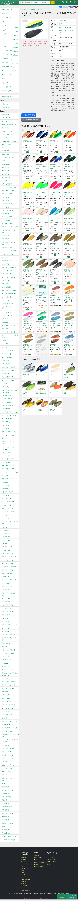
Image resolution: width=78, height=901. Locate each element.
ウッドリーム (7, 270)
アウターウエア (10, 67)
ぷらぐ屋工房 (6, 180)
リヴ (4, 718)
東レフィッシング (8, 813)
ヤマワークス (6, 660)
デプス (5, 482)
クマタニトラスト (8, 332)
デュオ (5, 488)
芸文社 (4, 826)
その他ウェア (10, 87)
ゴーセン (5, 360)
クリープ (6, 340)
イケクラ (6, 257)
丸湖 (5, 775)
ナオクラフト (6, 498)
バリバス (6, 537)
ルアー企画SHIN (8, 724)
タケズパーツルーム (9, 431)
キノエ (5, 322)
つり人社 (5, 174)
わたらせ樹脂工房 (8, 184)
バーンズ (6, 543)
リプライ (6, 711)
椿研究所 (5, 816)
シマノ (5, 387)
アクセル (5, 197)
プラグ (10, 22)
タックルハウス (8, 435)
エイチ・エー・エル (9, 277)
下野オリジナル (8, 771)
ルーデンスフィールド (9, 728)
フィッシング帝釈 (8, 563)
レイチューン (7, 731)
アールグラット (7, 254)
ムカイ (6, 643)
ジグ (10, 30)
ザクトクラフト (8, 377)
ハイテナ (6, 518)
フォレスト (7, 573)
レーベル (5, 745)
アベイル (6, 207)
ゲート (5, 347)
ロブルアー (7, 751)
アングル (6, 235)
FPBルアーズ (7, 131)
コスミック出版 (7, 350)
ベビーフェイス (7, 605)
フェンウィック (7, 570)
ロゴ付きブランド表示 (10, 840)
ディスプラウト (8, 469)
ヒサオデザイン (7, 553)
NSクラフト (6, 144)
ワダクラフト (6, 761)
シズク (4, 383)
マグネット (6, 631)
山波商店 (5, 793)
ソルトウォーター (51, 859)
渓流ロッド (10, 14)
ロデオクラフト (8, 748)
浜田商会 (5, 820)
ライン (10, 38)
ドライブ (5, 495)
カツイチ (6, 300)
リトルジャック (8, 701)
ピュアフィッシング (9, 556)
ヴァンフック (7, 768)
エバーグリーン (8, 283)
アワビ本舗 (6, 220)
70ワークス (6, 118)
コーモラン (6, 354)
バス (61, 6)
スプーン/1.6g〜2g (32, 9)
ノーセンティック (8, 512)
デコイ (5, 475)
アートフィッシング (9, 250)
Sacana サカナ (7, 154)
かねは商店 (6, 164)
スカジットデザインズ (9, 412)
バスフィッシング (51, 857)
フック (10, 42)
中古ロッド (6, 104)
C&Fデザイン (6, 121)
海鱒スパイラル (7, 823)
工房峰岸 (5, 803)
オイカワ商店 (6, 287)
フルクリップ (7, 586)
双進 (4, 783)
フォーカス (6, 576)
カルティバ (6, 312)
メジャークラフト (8, 650)
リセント (6, 695)
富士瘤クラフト (7, 790)
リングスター (7, 714)
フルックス (6, 589)
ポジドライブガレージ (10, 625)
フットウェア (10, 75)
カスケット (6, 297)
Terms (22, 870)
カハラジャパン (7, 303)
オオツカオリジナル (9, 290)
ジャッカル (6, 408)
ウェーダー (10, 83)
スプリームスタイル (9, 415)
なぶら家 (6, 177)
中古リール (6, 107)
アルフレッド (7, 217)
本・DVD (10, 63)
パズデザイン (7, 547)
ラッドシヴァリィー (8, 685)
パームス (6, 550)
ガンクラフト (6, 319)
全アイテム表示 (8, 96)
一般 (76, 6)
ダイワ (5, 438)
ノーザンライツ (8, 508)
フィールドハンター (9, 566)
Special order (24, 868)
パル (60, 30)
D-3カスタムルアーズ (9, 124)
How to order (24, 864)
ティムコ (6, 452)
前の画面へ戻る (29, 115)
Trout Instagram (26, 890)
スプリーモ (7, 418)
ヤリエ (5, 663)
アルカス (5, 213)
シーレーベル (7, 395)
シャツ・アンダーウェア (10, 71)
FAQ (22, 866)
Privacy (23, 872)
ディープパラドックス (10, 472)
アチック (5, 200)
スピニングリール (10, 91)
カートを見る (62, 896)
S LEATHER (6, 151)
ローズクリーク (7, 755)
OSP (4, 147)
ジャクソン (7, 402)
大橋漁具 (6, 787)
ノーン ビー (6, 515)
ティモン (6, 455)
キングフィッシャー (9, 325)
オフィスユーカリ (9, 293)
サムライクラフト (8, 367)
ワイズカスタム (8, 758)
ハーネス (6, 530)
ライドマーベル (8, 669)
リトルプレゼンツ (8, 704)
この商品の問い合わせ (31, 119)
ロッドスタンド (10, 51)
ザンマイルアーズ (8, 380)
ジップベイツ (7, 399)
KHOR (5, 138)
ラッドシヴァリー (8, 688)
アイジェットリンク (9, 187)
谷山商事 (5, 829)
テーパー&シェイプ (8, 465)
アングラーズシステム (10, 227)
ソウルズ (6, 428)
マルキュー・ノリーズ (10, 634)
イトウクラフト (8, 260)
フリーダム (6, 583)
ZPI (4, 161)
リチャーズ (6, 698)
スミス (6, 422)
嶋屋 (4, 800)
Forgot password (25, 879)
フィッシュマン (7, 560)
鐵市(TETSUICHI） (9, 836)
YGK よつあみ (7, 157)
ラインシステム (8, 678)
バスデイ (6, 533)
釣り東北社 (6, 833)
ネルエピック (6, 505)
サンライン (6, 373)
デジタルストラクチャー (10, 479)
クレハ (5, 344)
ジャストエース (7, 405)
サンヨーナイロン (8, 370)
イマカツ (5, 264)
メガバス (6, 646)
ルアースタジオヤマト (10, 721)
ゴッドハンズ (7, 357)
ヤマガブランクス (8, 653)
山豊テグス (6, 796)
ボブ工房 (5, 621)
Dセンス (5, 128)
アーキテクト (7, 247)
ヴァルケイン (8, 765)
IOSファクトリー (8, 134)
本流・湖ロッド (10, 10)
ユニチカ (6, 666)
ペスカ (5, 618)
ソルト (71, 6)
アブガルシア (7, 203)
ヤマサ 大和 (6, 656)
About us (23, 861)
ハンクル (6, 527)
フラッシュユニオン (9, 580)
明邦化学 (5, 810)
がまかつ (6, 167)
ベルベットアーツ (8, 611)
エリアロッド (10, 18)
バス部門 (36, 855)
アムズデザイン (8, 210)
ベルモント (6, 615)
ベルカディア (6, 608)
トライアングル (8, 492)
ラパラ (5, 691)
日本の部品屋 (7, 806)
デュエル (5, 485)
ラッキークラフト (9, 681)
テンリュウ (6, 462)
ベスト (10, 79)
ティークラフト (8, 459)
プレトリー (6, 598)
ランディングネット (10, 55)
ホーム (21, 9)
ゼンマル (5, 425)
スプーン (10, 26)
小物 (10, 46)
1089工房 (5, 114)
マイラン (5, 628)
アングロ (6, 239)
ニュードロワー (8, 502)
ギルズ (5, 328)
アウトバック (7, 194)
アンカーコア (7, 223)
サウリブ (6, 364)
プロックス (6, 601)
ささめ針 (5, 170)
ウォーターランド (9, 267)
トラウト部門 (37, 857)
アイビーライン (8, 190)
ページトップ (73, 896)
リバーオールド (7, 708)
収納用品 (10, 59)
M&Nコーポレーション (9, 141)
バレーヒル (6, 540)
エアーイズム (6, 274)
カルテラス (7, 315)
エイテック (6, 280)
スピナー (10, 34)
